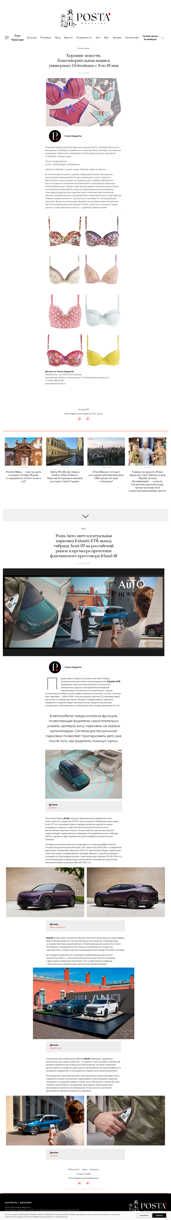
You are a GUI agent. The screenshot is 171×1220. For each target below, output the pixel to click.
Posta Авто (75, 1169)
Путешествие (132, 37)
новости (95, 1169)
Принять (159, 1215)
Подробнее (144, 1215)
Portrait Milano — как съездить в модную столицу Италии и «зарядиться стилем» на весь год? (23, 477)
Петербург (45, 37)
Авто (98, 37)
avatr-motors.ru (57, 927)
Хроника (117, 37)
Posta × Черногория (17, 38)
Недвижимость (84, 37)
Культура (32, 37)
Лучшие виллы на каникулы (150, 38)
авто (85, 1169)
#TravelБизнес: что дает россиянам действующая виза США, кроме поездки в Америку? (106, 477)
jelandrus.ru (56, 1048)
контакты (11, 1202)
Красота (68, 37)
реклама (26, 1202)
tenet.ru (54, 1155)
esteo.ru (53, 808)
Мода (57, 37)
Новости (64, 467)
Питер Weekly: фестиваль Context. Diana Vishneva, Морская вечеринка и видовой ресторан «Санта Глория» (65, 477)
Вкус (106, 37)
